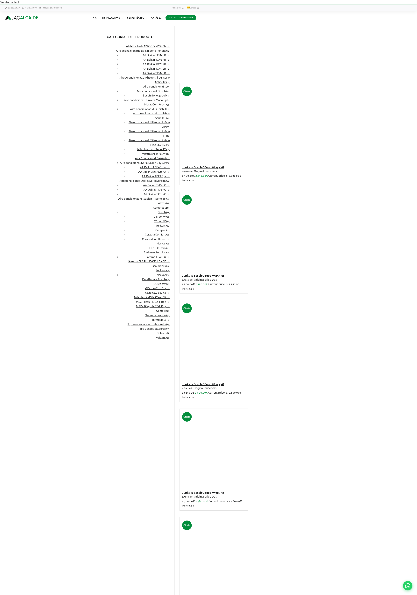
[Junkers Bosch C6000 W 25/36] (217, 376)
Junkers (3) (163, 270)
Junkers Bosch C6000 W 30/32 (203, 492)
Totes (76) (163, 333)
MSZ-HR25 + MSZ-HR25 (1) (153, 301)
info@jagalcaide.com (53, 8)
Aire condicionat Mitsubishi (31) (150, 109)
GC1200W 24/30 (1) (157, 292)
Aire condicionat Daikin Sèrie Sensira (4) (145, 180)
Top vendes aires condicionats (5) (149, 324)
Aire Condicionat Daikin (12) (152, 158)
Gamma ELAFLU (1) (157, 257)
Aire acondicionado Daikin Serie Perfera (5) (143, 50)
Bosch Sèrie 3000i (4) (156, 95)
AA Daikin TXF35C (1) (157, 194)
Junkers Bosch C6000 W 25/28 (203, 167)
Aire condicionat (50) (156, 86)
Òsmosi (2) (163, 310)
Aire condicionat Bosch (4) (153, 91)
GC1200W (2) (161, 284)
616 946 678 (31, 8)
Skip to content (9, 2)
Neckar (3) (163, 275)
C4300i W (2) (162, 216)
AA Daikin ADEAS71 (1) (156, 176)
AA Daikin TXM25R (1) (156, 59)
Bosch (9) (164, 212)
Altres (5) (164, 203)
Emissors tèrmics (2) (157, 252)
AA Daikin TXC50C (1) (156, 185)
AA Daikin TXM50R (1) (156, 73)
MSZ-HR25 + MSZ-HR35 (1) (153, 306)
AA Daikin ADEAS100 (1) (155, 167)
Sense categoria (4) (157, 315)
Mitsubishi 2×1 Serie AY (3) (153, 149)
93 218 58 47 (14, 8)
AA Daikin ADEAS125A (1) (154, 171)
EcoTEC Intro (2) (159, 248)
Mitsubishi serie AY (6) (156, 153)
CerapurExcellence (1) (156, 239)
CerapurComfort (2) (157, 234)
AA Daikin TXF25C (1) (157, 189)
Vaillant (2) (163, 337)
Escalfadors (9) (160, 266)
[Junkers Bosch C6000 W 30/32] (217, 485)
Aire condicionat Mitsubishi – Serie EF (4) (144, 198)
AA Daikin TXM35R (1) (156, 64)
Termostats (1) (161, 319)
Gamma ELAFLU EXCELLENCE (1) (149, 261)
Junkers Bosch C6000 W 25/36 (203, 384)
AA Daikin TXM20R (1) (156, 55)
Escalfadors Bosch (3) (156, 279)
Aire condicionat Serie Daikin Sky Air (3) (145, 162)
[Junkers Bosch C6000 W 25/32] (217, 268)
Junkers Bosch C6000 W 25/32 (203, 275)
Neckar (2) (163, 243)
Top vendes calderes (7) (155, 328)
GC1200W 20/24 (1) (157, 288)
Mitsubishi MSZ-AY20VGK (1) (152, 297)
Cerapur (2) (162, 230)
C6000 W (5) (162, 221)
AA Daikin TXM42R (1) (156, 68)
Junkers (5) (163, 225)
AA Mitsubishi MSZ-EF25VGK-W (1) (148, 46)
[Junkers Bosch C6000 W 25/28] (217, 160)
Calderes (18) (161, 207)
